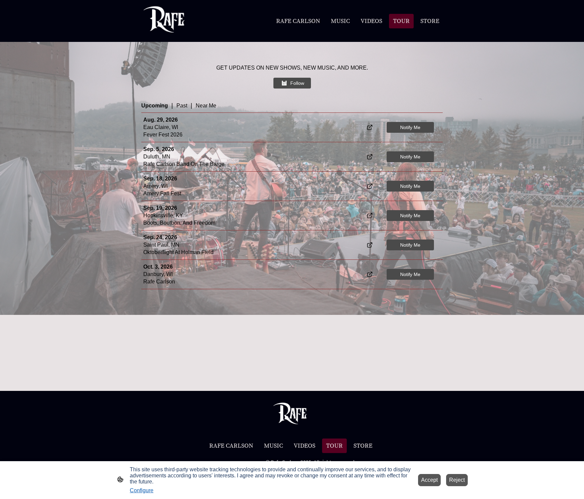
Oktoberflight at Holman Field (178, 252)
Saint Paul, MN (161, 245)
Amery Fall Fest (162, 193)
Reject (457, 480)
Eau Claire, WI (160, 127)
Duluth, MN (156, 156)
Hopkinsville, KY (163, 215)
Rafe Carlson (159, 281)
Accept (429, 480)
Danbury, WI (158, 274)
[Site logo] (166, 21)
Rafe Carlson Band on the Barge (183, 164)
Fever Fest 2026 (162, 135)
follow (297, 83)
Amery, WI (155, 186)
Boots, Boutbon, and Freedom (179, 223)
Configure (141, 490)
